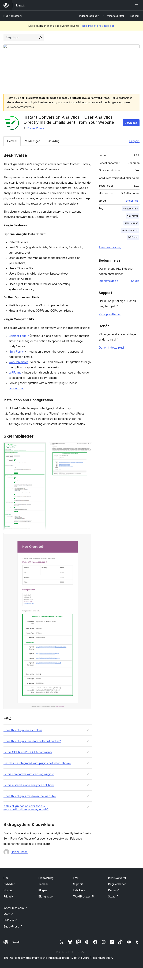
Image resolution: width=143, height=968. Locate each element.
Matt (8, 914)
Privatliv (8, 896)
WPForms (15, 372)
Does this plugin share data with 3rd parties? (32, 741)
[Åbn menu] (137, 5)
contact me (16, 388)
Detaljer (12, 141)
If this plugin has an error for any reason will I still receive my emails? (25, 807)
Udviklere (79, 890)
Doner (113, 890)
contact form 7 (130, 208)
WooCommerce (18, 362)
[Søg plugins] (40, 37)
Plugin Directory (12, 15)
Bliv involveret (117, 878)
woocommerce (130, 230)
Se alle (135, 281)
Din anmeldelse (108, 281)
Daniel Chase (35, 128)
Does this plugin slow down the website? (29, 796)
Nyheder (8, 884)
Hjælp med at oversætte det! (98, 25)
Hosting (8, 890)
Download (131, 122)
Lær (75, 878)
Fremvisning (46, 878)
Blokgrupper (46, 896)
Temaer (43, 884)
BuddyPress (12, 926)
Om (5, 878)
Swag (113, 896)
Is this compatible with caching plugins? (28, 774)
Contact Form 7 (19, 336)
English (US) (133, 200)
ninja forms (132, 216)
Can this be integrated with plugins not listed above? (37, 763)
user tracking (131, 223)
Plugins (42, 890)
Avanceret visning (110, 247)
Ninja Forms (16, 351)
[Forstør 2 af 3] (87, 447)
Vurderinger (32, 141)
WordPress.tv (83, 896)
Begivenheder (117, 884)
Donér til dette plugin (112, 347)
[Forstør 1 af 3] (41, 447)
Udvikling (53, 141)
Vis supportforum (110, 314)
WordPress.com (15, 908)
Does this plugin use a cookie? (22, 730)
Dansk (16, 942)
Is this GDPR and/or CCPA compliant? (27, 752)
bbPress (10, 920)
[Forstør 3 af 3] (87, 537)
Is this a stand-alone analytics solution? (28, 785)
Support (134, 141)
